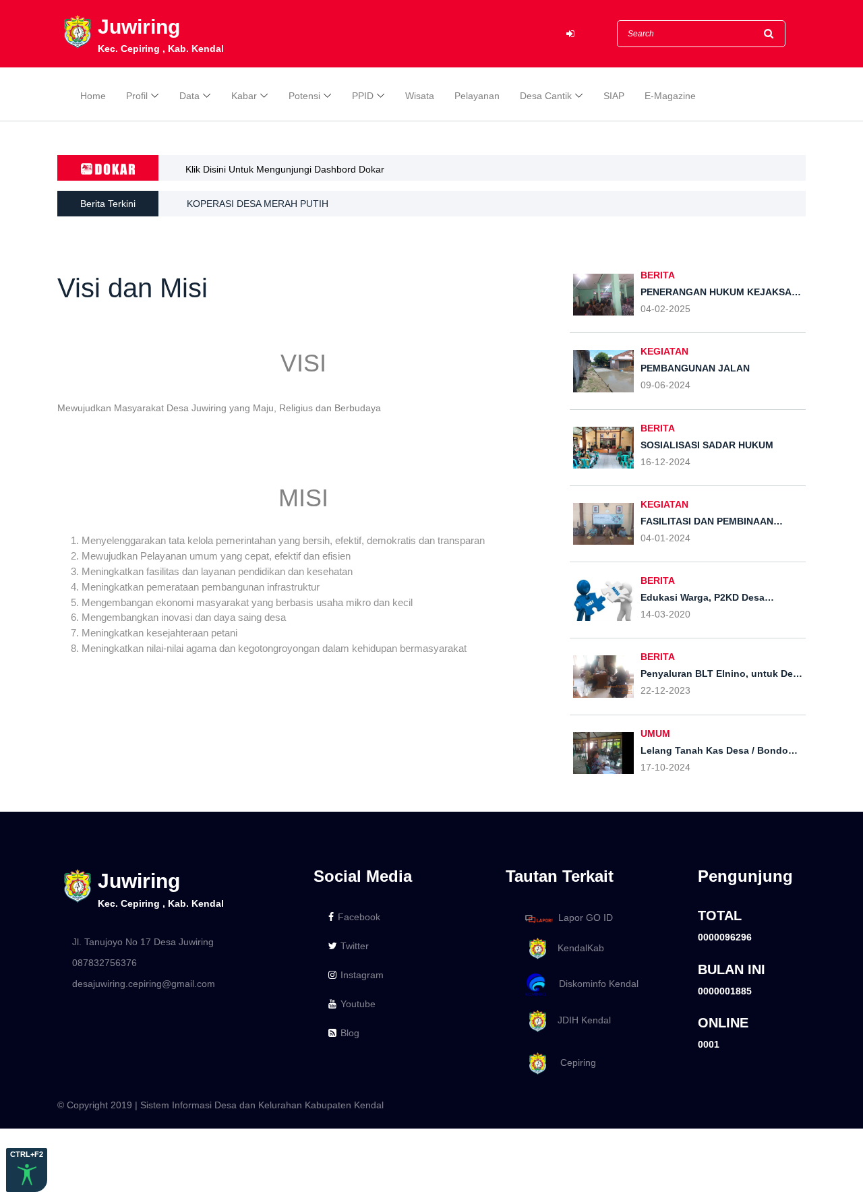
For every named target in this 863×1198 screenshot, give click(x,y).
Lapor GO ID (585, 918)
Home (93, 95)
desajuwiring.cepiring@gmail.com (143, 983)
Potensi (304, 95)
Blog (349, 1032)
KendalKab (576, 947)
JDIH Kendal (580, 1020)
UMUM (655, 733)
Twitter (354, 945)
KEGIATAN (664, 351)
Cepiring (572, 1062)
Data (189, 95)
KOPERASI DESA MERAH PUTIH (257, 203)
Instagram (362, 974)
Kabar (244, 95)
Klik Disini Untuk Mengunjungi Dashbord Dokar (284, 169)
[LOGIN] (570, 34)
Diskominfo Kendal (594, 984)
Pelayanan (477, 95)
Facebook (359, 916)
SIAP (613, 95)
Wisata (419, 95)
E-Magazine (670, 95)
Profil (137, 95)
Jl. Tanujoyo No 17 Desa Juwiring (143, 941)
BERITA (658, 275)
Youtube (358, 1003)
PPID (363, 95)
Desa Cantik (546, 95)
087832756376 (104, 962)
